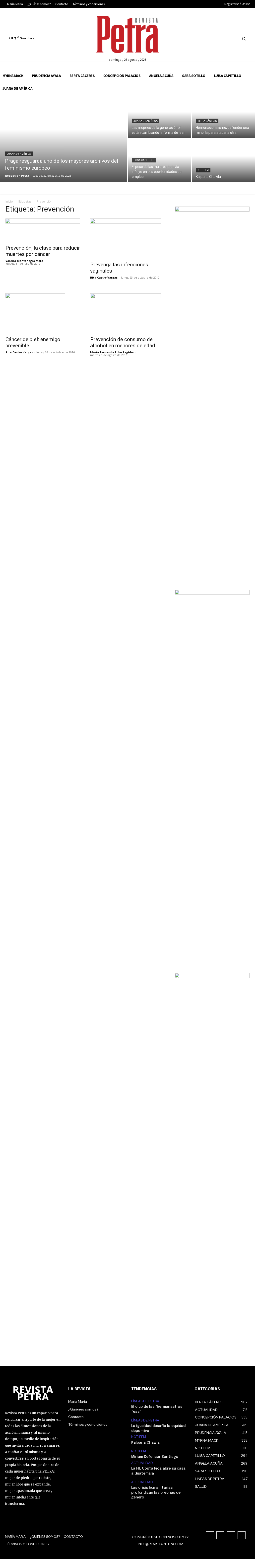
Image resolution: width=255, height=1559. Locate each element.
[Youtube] (233, 38)
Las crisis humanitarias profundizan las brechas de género (156, 1492)
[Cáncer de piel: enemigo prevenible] (42, 313)
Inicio (9, 201)
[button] (244, 38)
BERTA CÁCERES (207, 121)
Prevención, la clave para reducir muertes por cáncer (42, 251)
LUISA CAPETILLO (143, 160)
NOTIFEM (203, 170)
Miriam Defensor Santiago (154, 1457)
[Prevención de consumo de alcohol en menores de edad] (127, 313)
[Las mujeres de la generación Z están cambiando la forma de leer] (159, 116)
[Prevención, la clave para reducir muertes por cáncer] (42, 230)
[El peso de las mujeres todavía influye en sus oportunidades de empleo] (159, 160)
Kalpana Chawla (145, 1442)
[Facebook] (195, 38)
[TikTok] (214, 38)
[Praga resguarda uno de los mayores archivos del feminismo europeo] (63, 138)
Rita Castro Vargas (104, 277)
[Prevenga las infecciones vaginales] (127, 238)
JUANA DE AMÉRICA (19, 153)
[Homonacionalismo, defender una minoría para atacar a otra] (223, 116)
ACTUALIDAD (142, 1463)
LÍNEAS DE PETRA (145, 1401)
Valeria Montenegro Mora (24, 261)
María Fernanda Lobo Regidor (112, 352)
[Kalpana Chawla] (223, 160)
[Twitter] (223, 38)
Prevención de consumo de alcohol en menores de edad (122, 342)
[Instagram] (205, 38)
